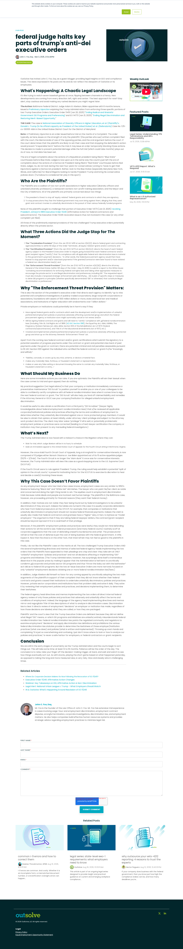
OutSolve (78, 867)
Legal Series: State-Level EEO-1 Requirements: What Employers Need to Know (89, 859)
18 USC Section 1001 (32, 349)
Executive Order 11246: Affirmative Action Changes (50, 679)
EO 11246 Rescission (24, 62)
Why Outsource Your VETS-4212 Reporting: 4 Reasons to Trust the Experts (141, 859)
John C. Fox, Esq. (26, 57)
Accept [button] (126, 12)
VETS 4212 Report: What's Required (142, 167)
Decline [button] (136, 12)
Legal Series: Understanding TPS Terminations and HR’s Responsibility (146, 136)
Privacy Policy (21, 932)
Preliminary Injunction (39, 109)
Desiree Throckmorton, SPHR (34, 864)
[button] (160, 913)
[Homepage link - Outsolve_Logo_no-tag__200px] (28, 916)
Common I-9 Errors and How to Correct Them (37, 858)
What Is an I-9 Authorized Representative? (142, 197)
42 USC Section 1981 (75, 323)
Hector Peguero (133, 867)
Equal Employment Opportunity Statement (34, 935)
